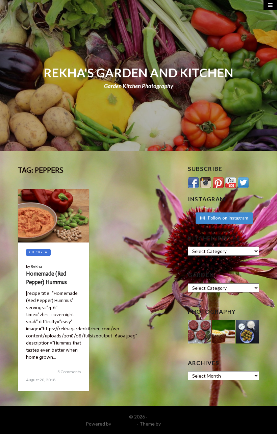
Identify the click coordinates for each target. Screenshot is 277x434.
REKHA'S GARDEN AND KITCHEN (138, 72)
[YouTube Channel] (230, 182)
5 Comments (69, 371)
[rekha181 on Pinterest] (218, 182)
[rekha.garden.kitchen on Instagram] (205, 182)
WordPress (124, 424)
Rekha (36, 266)
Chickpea (38, 252)
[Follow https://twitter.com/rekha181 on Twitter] (243, 182)
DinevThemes (177, 424)
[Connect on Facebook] (193, 182)
